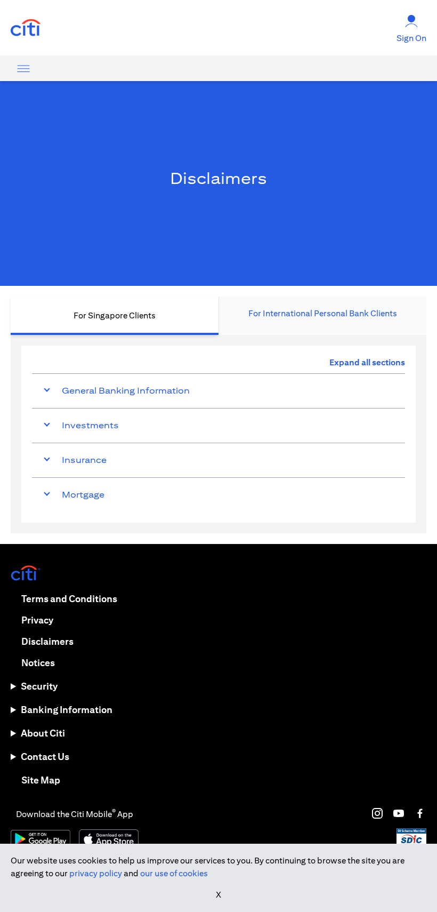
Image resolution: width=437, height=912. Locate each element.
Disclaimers (47, 641)
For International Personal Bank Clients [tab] (322, 313)
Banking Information (66, 709)
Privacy (37, 620)
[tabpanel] (218, 434)
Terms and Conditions (69, 598)
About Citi (43, 733)
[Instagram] (377, 813)
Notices (38, 662)
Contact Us (45, 756)
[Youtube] (398, 813)
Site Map (40, 780)
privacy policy (95, 873)
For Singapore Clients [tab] (115, 315)
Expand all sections (367, 362)
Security (39, 686)
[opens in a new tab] (26, 28)
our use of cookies (174, 873)
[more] (23, 68)
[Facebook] (420, 813)
